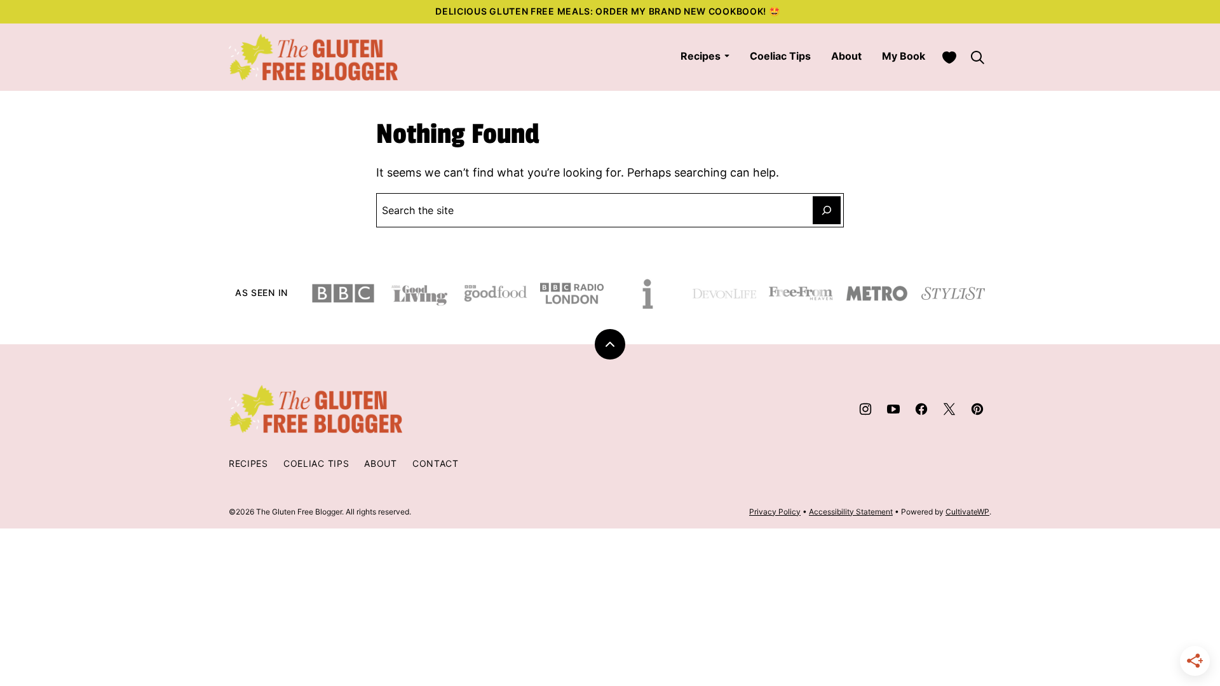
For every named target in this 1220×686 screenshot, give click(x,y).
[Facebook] (921, 409)
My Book (903, 56)
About (846, 56)
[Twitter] (949, 409)
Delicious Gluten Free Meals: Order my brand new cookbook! (602, 11)
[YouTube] (893, 409)
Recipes (701, 56)
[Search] (977, 57)
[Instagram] (865, 409)
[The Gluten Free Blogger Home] (313, 57)
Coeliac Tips (780, 56)
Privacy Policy (775, 511)
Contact (435, 463)
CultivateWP (967, 511)
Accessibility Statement (851, 511)
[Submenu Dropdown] (727, 56)
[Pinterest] (977, 409)
